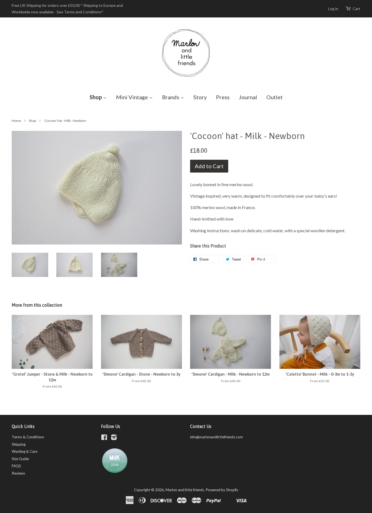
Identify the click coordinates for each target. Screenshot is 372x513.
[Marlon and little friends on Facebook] (104, 438)
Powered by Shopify (222, 490)
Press (223, 97)
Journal (248, 97)
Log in (333, 8)
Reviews (18, 473)
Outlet (274, 97)
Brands (171, 97)
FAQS (16, 466)
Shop (96, 97)
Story (200, 97)
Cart (356, 8)
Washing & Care (24, 451)
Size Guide (20, 459)
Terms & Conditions (28, 437)
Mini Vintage (132, 97)
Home (16, 121)
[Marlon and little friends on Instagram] (114, 438)
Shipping (19, 444)
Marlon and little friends (185, 490)
